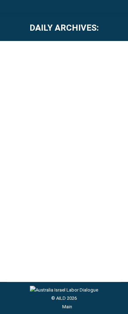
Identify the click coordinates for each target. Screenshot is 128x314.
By (86, 155)
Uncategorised (54, 155)
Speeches (26, 155)
